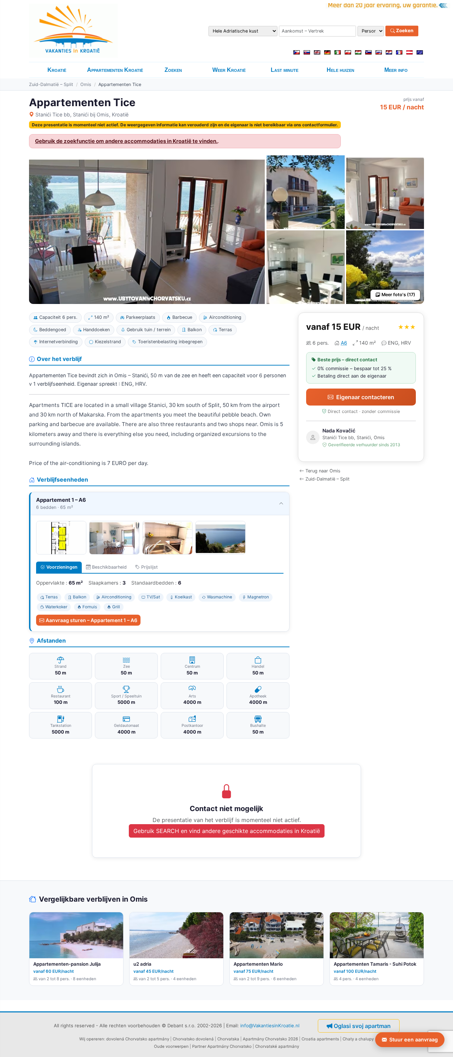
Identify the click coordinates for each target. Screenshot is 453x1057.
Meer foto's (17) (398, 294)
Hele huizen (340, 70)
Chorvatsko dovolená (193, 1038)
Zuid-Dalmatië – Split (51, 84)
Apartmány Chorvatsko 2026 (270, 1038)
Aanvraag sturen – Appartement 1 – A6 (91, 620)
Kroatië (56, 70)
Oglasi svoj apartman (362, 1025)
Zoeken (404, 31)
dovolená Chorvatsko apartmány (137, 1038)
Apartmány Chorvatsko (229, 1046)
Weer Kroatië (229, 70)
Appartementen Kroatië (115, 70)
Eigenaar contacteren (365, 397)
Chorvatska (228, 1038)
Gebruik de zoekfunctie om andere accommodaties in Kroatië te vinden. (126, 141)
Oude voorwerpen (171, 1046)
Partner (199, 1046)
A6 (344, 343)
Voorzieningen (62, 567)
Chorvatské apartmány (277, 1046)
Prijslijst (149, 567)
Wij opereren (91, 1038)
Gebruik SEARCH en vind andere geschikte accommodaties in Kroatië (226, 830)
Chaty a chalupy (358, 1038)
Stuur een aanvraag (413, 1039)
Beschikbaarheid (109, 567)
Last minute (284, 70)
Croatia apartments (320, 1038)
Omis (85, 84)
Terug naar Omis (322, 470)
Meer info (396, 70)
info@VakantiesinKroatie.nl (269, 1025)
